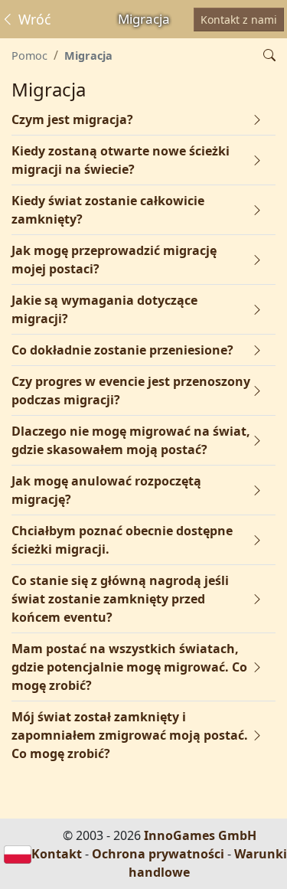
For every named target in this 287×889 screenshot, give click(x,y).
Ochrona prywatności (158, 853)
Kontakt (56, 853)
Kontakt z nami (239, 19)
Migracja (88, 55)
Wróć (33, 19)
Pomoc (29, 55)
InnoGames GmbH (200, 835)
